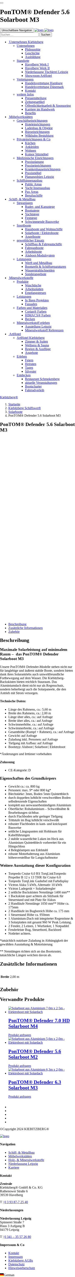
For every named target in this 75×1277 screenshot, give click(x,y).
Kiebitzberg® (9, 397)
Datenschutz (16, 1264)
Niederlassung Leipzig (23, 1164)
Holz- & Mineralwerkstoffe (26, 1160)
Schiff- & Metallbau (21, 1152)
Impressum (15, 1256)
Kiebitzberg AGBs (20, 1260)
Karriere (13, 1167)
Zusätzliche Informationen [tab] (25, 628)
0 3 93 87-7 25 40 (16, 1202)
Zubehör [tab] (14, 631)
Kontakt (13, 1253)
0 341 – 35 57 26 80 (17, 1237)
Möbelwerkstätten (20, 1156)
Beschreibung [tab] (17, 624)
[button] (37, 1275)
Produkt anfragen (11, 613)
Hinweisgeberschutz (21, 1268)
